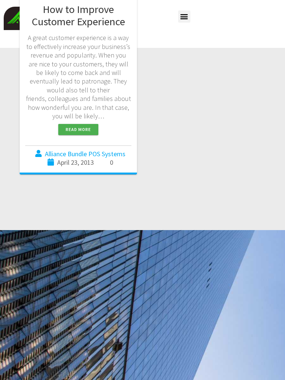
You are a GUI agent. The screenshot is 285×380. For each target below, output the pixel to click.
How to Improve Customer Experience (78, 15)
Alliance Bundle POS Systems (85, 154)
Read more (78, 129)
